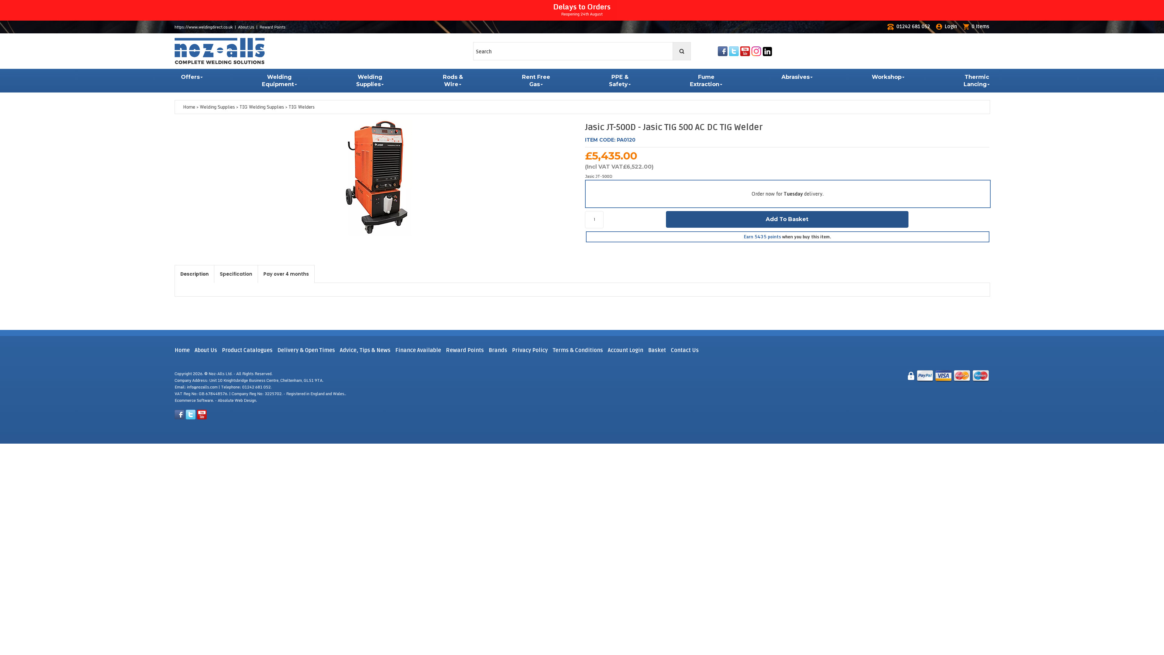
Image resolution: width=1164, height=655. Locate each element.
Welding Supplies (217, 106)
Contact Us (685, 350)
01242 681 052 (913, 27)
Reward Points (272, 27)
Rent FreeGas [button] (536, 81)
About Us (246, 27)
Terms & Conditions (578, 350)
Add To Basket (787, 219)
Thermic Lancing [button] (976, 81)
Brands (498, 350)
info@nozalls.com (202, 387)
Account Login (625, 350)
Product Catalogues (247, 350)
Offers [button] (190, 77)
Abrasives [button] (795, 77)
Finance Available (418, 350)
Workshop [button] (886, 77)
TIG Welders (302, 106)
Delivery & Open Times (306, 350)
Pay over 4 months (286, 274)
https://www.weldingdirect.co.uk (204, 27)
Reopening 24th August (581, 9)
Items (980, 27)
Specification (236, 274)
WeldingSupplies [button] (369, 81)
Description (194, 274)
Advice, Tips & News (366, 350)
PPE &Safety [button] (618, 81)
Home (189, 106)
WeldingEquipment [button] (278, 81)
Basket (657, 350)
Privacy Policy (530, 350)
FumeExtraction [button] (704, 81)
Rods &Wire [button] (453, 81)
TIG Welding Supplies (261, 106)
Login (951, 27)
